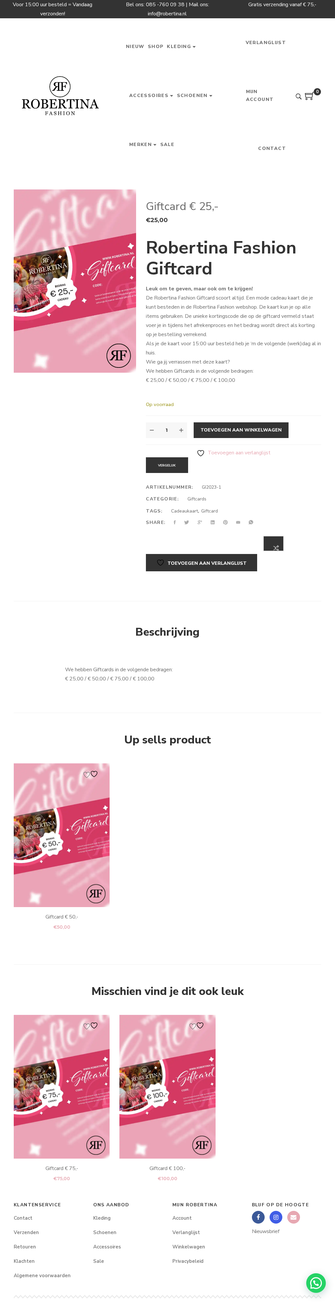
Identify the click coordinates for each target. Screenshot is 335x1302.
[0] (310, 98)
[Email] (293, 1217)
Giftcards (196, 499)
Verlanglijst (186, 1232)
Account (182, 1218)
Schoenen (104, 1232)
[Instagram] (276, 1217)
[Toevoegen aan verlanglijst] (91, 774)
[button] (316, 1283)
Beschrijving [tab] (167, 632)
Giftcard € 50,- (61, 916)
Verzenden (26, 1232)
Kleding (102, 1218)
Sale (98, 1261)
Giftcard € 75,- (61, 1168)
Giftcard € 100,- (167, 1168)
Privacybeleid (187, 1261)
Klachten (24, 1261)
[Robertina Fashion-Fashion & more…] (60, 95)
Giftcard (209, 511)
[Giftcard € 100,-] (167, 1087)
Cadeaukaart (184, 511)
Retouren (25, 1247)
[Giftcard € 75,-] (62, 1087)
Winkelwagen (188, 1247)
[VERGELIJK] (273, 543)
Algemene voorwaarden (42, 1275)
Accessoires (107, 1247)
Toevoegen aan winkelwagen (241, 430)
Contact (23, 1218)
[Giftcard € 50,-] (62, 835)
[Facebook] (258, 1217)
